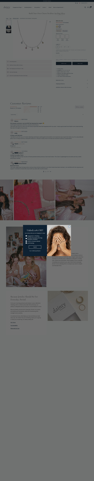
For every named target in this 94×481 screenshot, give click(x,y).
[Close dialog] (69, 226)
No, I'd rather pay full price (35, 250)
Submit (35, 247)
